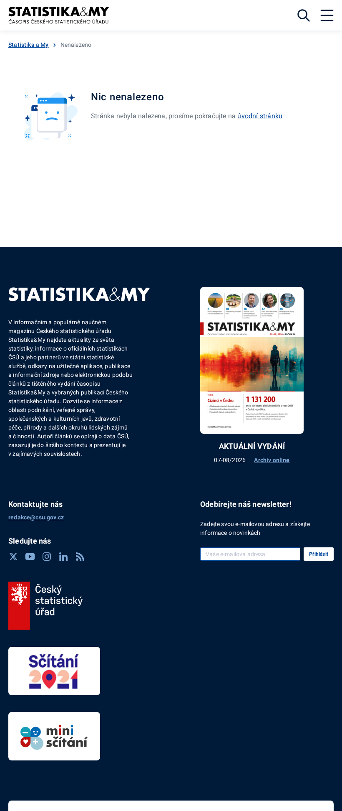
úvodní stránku (259, 116)
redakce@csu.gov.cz (36, 517)
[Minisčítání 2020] (54, 736)
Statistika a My (28, 44)
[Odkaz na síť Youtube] (30, 557)
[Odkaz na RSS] (80, 557)
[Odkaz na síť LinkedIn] (63, 557)
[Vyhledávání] (303, 15)
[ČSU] (45, 606)
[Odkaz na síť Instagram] (47, 557)
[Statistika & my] (58, 15)
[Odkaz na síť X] (13, 557)
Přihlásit (318, 554)
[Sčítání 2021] (54, 671)
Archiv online (271, 460)
